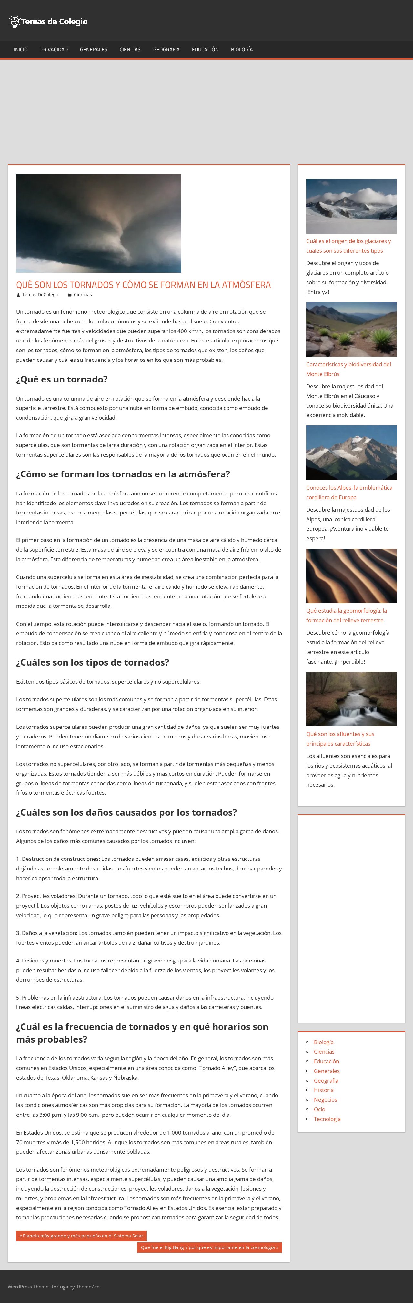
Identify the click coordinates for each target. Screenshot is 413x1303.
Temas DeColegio (40, 294)
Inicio (21, 49)
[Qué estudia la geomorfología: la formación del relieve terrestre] (351, 577)
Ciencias (130, 49)
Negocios (325, 1099)
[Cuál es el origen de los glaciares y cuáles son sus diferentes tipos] (351, 208)
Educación (205, 49)
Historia (324, 1090)
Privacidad (54, 49)
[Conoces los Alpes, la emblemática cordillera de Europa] (351, 454)
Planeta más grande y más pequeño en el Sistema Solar (83, 1236)
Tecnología (327, 1119)
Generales (93, 49)
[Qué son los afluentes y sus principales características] (351, 700)
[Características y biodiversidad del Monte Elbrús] (351, 331)
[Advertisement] (206, 108)
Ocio (319, 1109)
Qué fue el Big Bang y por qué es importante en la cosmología (208, 1248)
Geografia (166, 49)
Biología (242, 49)
